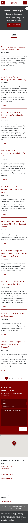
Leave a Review (5, 478)
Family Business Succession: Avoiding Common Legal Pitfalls (13, 189)
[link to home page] (14, 3)
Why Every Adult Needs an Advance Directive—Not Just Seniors (13, 224)
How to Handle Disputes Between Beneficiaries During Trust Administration (14, 253)
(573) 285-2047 (8, 474)
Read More (4, 69)
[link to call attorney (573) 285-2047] (3, 2)
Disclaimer (18, 508)
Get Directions (5, 501)
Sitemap (10, 508)
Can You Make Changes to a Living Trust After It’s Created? (13, 344)
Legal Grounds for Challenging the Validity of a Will (13, 153)
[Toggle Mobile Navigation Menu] (25, 2)
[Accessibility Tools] (26, 8)
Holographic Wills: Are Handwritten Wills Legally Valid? (12, 115)
